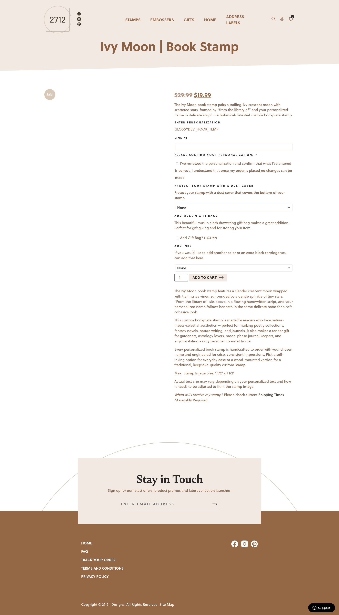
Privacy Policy (95, 576)
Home (210, 19)
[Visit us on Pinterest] (79, 25)
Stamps (132, 19)
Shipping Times (271, 394)
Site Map (166, 604)
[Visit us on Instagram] (79, 19)
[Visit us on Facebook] (79, 14)
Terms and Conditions (102, 568)
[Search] (273, 19)
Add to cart (204, 277)
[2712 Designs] (57, 19)
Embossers (162, 19)
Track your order (98, 559)
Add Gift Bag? (198, 237)
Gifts (189, 19)
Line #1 (181, 138)
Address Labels (235, 19)
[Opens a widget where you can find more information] (321, 608)
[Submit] (215, 504)
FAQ (84, 551)
